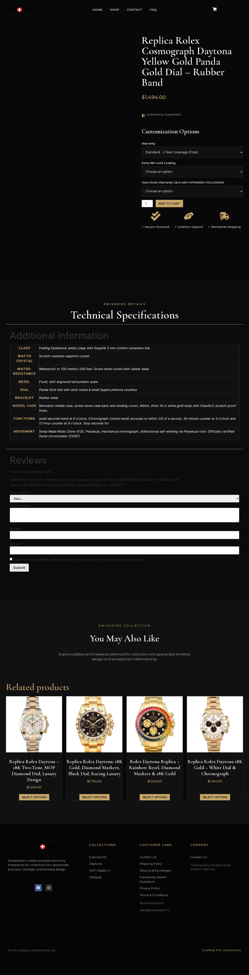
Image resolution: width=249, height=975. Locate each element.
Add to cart (169, 203)
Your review (21, 505)
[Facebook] (38, 887)
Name (16, 529)
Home (97, 9)
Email (15, 544)
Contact (134, 9)
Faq (153, 9)
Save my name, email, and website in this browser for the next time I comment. (78, 559)
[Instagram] (48, 887)
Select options (34, 797)
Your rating (20, 492)
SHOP (114, 9)
